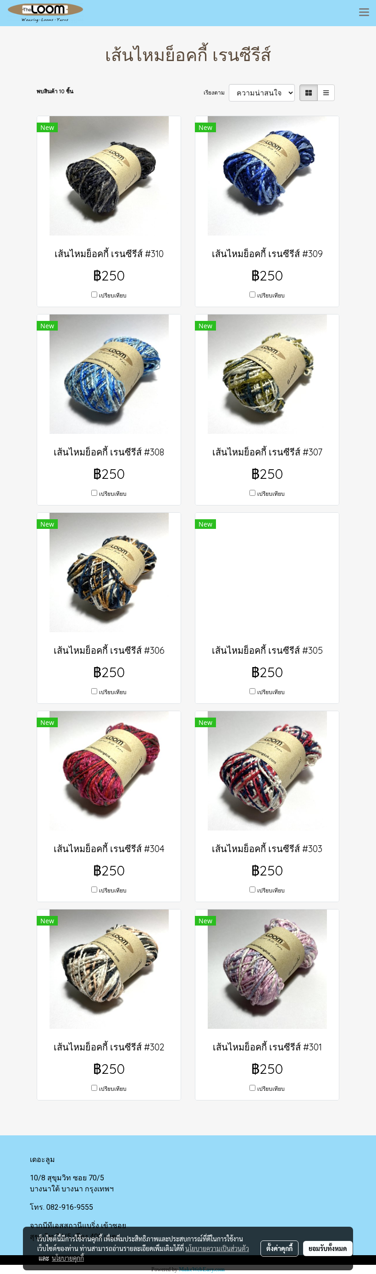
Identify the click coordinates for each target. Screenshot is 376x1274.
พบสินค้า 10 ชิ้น (55, 91)
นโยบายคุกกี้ (68, 1258)
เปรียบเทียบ (113, 295)
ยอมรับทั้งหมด (328, 1248)
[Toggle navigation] (364, 13)
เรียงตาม (216, 92)
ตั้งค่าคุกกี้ (279, 1248)
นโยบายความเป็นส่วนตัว (217, 1248)
